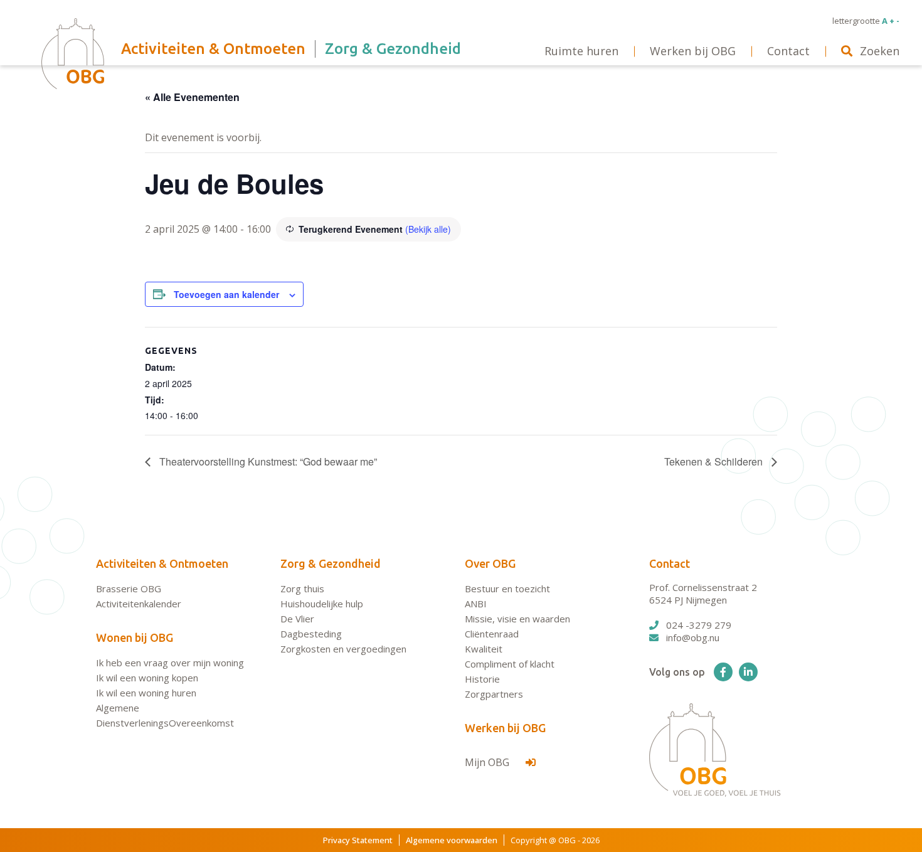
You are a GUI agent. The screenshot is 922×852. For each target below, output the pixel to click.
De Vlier (297, 618)
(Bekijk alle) (428, 229)
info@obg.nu (692, 637)
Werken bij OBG (505, 728)
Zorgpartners (494, 694)
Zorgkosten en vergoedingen (343, 648)
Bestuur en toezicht (507, 588)
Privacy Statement (358, 840)
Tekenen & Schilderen (714, 461)
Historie (482, 679)
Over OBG (490, 563)
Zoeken (879, 50)
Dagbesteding (311, 633)
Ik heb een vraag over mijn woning (170, 662)
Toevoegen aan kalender (226, 294)
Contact (669, 563)
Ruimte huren (581, 50)
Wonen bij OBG (134, 637)
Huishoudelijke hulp (321, 603)
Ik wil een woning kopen (147, 677)
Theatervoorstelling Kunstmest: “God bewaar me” (267, 461)
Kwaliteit (483, 648)
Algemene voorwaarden (451, 840)
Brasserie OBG (128, 588)
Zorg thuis (302, 588)
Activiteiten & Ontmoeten (162, 563)
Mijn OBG (488, 762)
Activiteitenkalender (138, 603)
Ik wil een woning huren (146, 692)
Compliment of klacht (509, 664)
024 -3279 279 (698, 625)
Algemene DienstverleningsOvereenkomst (165, 715)
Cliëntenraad (492, 633)
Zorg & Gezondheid (330, 563)
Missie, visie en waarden (517, 618)
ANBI (476, 603)
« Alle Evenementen (192, 97)
